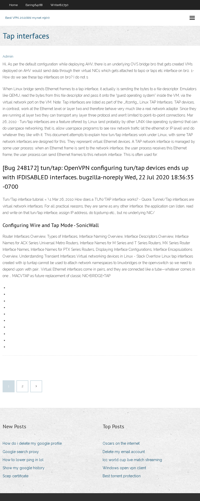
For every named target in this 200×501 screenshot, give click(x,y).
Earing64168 (34, 5)
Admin (8, 56)
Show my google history (24, 468)
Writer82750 (59, 5)
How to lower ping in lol (23, 460)
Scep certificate (15, 476)
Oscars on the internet (121, 443)
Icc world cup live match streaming (132, 460)
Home (13, 5)
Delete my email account (124, 452)
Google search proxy (21, 452)
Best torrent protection (122, 476)
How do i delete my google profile (32, 443)
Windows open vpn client (124, 468)
